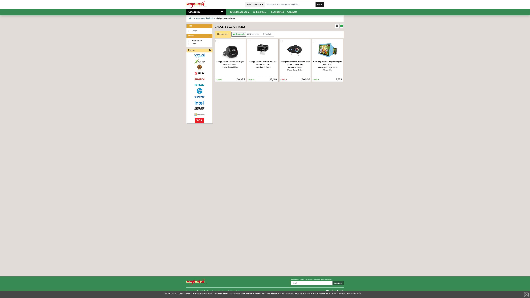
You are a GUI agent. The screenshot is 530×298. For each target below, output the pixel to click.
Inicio (191, 18)
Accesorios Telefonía (204, 18)
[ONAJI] (199, 67)
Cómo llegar (211, 291)
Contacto (292, 12)
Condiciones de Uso (225, 291)
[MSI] (199, 73)
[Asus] (199, 109)
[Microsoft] (199, 115)
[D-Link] (199, 85)
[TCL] (199, 120)
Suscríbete (338, 283)
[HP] (199, 91)
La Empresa (259, 12)
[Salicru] (199, 79)
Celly (194, 44)
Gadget (194, 30)
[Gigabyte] (199, 97)
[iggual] (199, 55)
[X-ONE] (199, 61)
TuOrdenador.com (240, 12)
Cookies (238, 291)
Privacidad (201, 291)
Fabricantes (277, 12)
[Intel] (199, 103)
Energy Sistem (197, 40)
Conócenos (190, 291)
